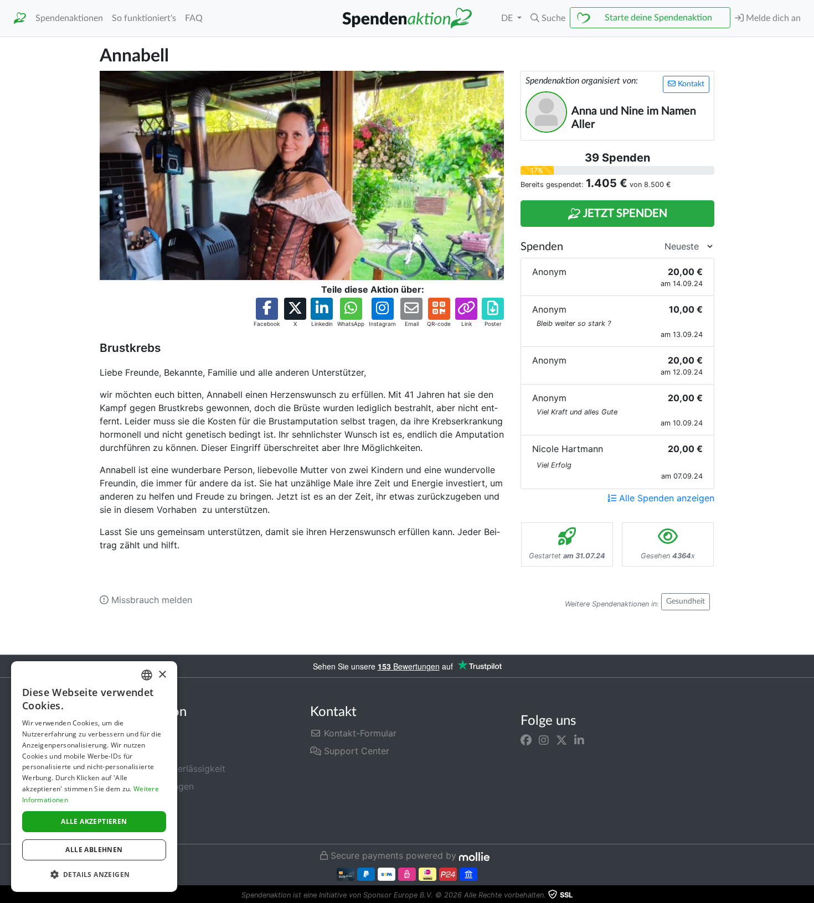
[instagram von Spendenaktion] (544, 739)
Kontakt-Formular (358, 733)
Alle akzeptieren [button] (94, 821)
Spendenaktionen (69, 18)
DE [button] (508, 18)
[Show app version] (806, 895)
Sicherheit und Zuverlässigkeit (162, 768)
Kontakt (690, 84)
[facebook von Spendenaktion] (526, 739)
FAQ (194, 18)
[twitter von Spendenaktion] (561, 739)
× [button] (162, 675)
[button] (548, 18)
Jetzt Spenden (624, 213)
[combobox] (146, 675)
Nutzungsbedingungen (147, 786)
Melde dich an (772, 18)
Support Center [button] (355, 750)
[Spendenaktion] (20, 18)
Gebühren (120, 733)
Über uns (118, 750)
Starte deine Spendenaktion (658, 17)
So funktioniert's (144, 18)
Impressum (122, 821)
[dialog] (94, 776)
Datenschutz (126, 803)
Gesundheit (685, 601)
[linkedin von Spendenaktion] (579, 739)
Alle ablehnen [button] (93, 849)
